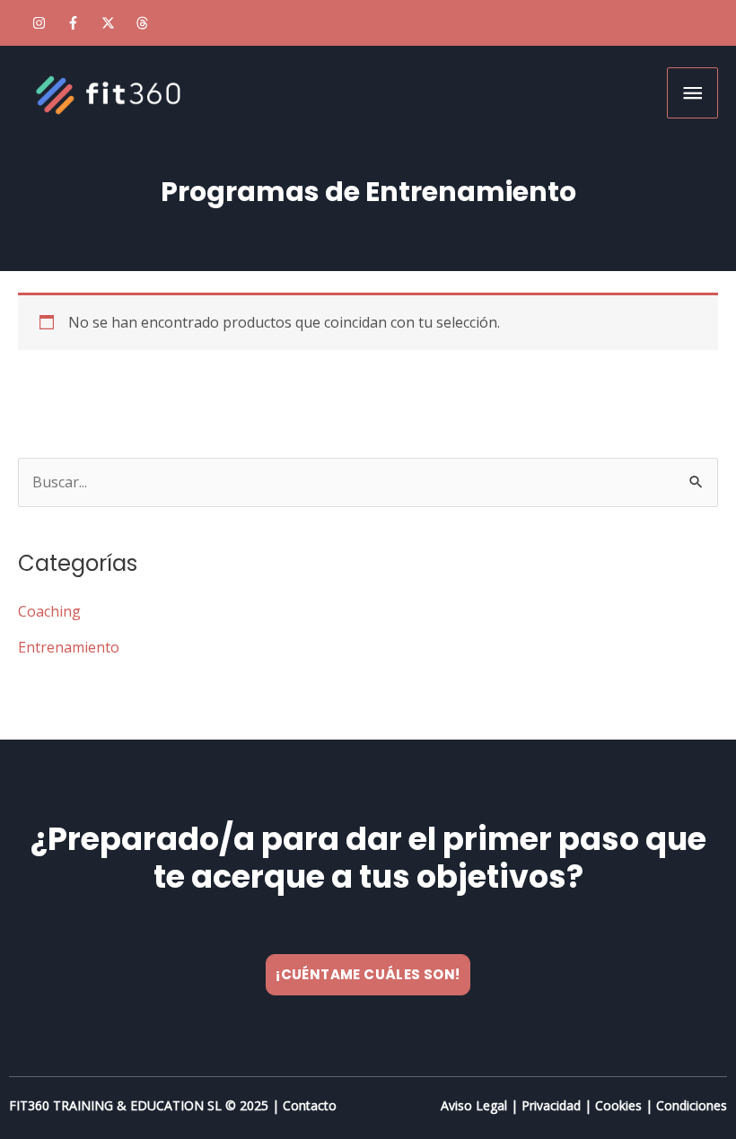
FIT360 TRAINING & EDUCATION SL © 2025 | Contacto (173, 1105)
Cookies (618, 1105)
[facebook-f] (76, 23)
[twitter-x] (110, 23)
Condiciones (691, 1105)
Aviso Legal (474, 1105)
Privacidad (551, 1105)
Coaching (49, 611)
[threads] (145, 23)
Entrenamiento (68, 647)
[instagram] (41, 23)
